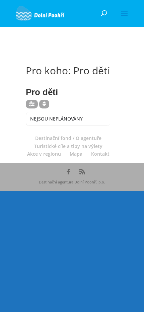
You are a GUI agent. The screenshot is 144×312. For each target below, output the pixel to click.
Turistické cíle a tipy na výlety (68, 146)
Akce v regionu (44, 154)
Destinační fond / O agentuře (68, 138)
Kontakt (100, 154)
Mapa (76, 154)
